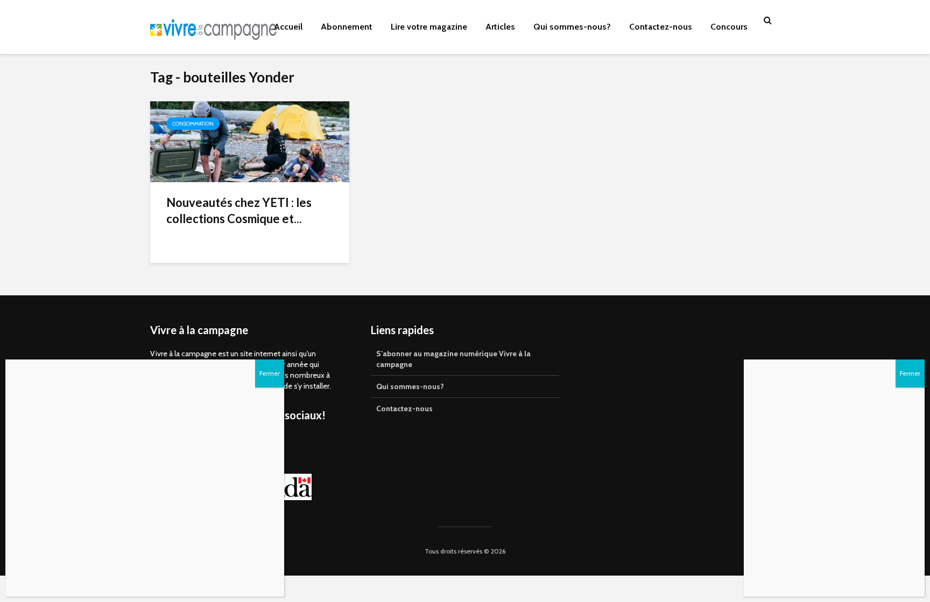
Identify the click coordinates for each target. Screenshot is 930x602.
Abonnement (346, 27)
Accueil (288, 27)
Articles (500, 27)
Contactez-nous (660, 27)
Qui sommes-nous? (572, 27)
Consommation (193, 123)
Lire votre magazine (429, 27)
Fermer (910, 373)
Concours (729, 27)
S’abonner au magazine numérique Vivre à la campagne (453, 359)
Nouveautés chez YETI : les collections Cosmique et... (239, 210)
